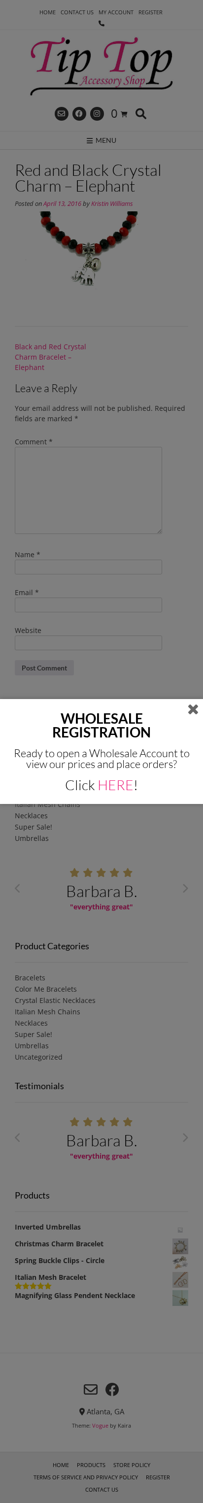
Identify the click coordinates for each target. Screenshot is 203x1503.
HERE (116, 784)
